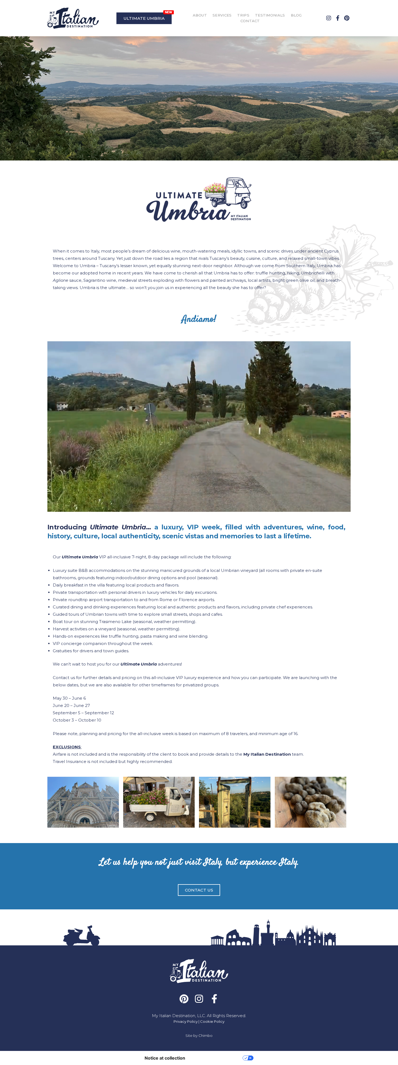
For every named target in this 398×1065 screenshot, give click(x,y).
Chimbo (205, 1035)
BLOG (296, 15)
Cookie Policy (212, 1021)
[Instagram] (328, 18)
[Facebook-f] (337, 18)
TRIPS (243, 15)
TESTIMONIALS (270, 15)
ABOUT (200, 15)
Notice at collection (165, 1058)
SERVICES (222, 15)
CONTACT (250, 21)
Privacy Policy (186, 1021)
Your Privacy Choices (216, 1058)
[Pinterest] (346, 18)
